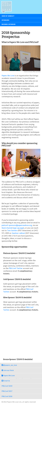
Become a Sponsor (8, 24)
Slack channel (7, 228)
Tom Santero (12, 230)
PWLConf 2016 (7, 396)
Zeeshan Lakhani (18, 233)
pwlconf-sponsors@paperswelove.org (17, 225)
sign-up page (18, 228)
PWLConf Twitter (16, 268)
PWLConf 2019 (7, 386)
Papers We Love (8, 75)
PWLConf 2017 (7, 391)
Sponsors (5, 20)
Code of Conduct (8, 16)
